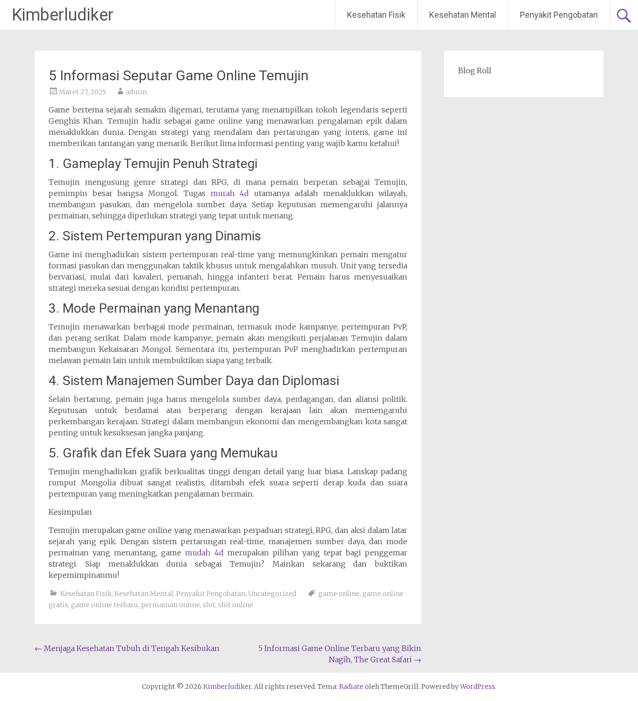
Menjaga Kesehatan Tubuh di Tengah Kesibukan (127, 648)
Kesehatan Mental (462, 15)
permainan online (170, 605)
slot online (235, 605)
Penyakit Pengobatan (559, 15)
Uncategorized (272, 593)
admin (136, 92)
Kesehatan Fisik (376, 15)
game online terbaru (104, 605)
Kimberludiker (62, 15)
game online (339, 593)
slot (209, 605)
